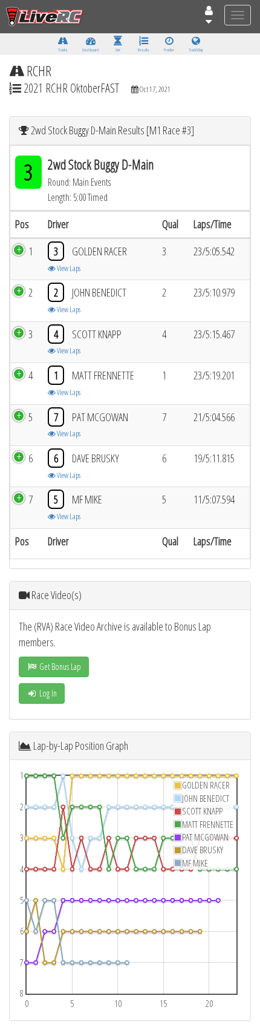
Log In (47, 693)
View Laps (68, 268)
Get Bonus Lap (59, 666)
